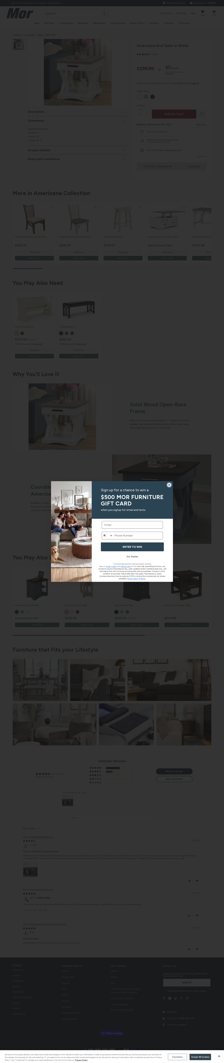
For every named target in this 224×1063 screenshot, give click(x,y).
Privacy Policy (81, 1060)
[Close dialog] (169, 485)
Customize (177, 1057)
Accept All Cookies (200, 1057)
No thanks (132, 556)
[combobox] (107, 535)
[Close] (219, 1056)
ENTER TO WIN (132, 547)
